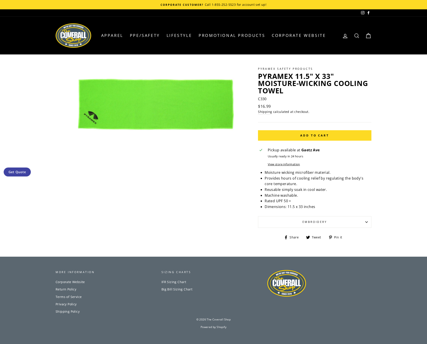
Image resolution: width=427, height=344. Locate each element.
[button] (17, 172)
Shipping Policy (68, 311)
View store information (284, 164)
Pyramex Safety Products (285, 69)
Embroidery (314, 222)
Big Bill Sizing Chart (176, 289)
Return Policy (66, 289)
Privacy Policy (66, 304)
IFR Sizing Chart (173, 282)
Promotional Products (232, 35)
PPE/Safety (145, 35)
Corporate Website (299, 35)
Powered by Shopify (213, 327)
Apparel (112, 35)
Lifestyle (179, 35)
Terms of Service (69, 297)
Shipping (265, 112)
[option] (213, 4)
